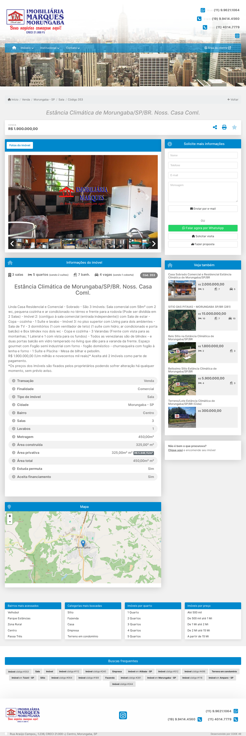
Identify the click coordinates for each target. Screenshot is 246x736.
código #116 (192, 677)
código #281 (131, 677)
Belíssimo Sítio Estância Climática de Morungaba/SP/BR (192, 370)
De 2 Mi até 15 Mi (198, 630)
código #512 (168, 671)
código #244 (122, 684)
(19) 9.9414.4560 (226, 19)
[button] (19, 197)
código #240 (96, 671)
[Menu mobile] (14, 48)
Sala (61, 99)
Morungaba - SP (44, 99)
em (140, 671)
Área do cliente (217, 48)
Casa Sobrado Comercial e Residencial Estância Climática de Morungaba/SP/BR (199, 276)
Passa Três (15, 636)
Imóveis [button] (26, 48)
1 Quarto (133, 612)
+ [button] (10, 516)
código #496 (195, 671)
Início (14, 99)
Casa (71, 624)
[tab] (20, 145)
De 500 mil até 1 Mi (199, 618)
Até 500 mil (194, 612)
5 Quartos (134, 636)
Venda (26, 99)
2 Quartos (134, 618)
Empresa (73, 630)
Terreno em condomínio (83, 636)
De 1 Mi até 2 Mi (197, 624)
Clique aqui (175, 450)
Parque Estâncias (19, 618)
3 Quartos (134, 624)
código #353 (18, 671)
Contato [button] (71, 48)
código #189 (89, 677)
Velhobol (13, 612)
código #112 (69, 671)
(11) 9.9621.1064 (227, 10)
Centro (12, 630)
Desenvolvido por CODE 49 (226, 733)
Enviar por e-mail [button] (204, 208)
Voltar (234, 99)
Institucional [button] (48, 48)
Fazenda (73, 618)
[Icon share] (237, 35)
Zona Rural (15, 624)
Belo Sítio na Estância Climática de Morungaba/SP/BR (191, 337)
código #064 (62, 677)
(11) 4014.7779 (228, 27)
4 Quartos (134, 630)
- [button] (10, 521)
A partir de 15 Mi (198, 636)
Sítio (70, 612)
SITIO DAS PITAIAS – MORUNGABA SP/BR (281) (199, 306)
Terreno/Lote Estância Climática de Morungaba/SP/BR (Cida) (191, 402)
